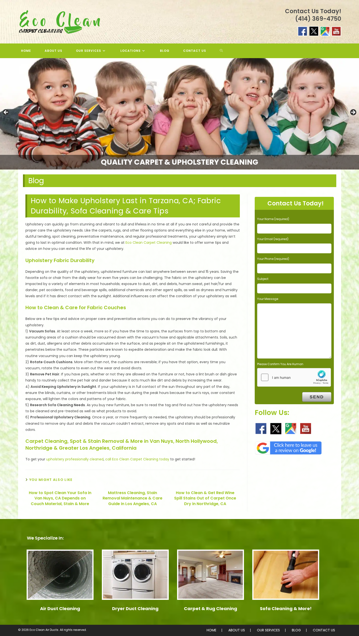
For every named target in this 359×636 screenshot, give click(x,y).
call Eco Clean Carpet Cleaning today (137, 459)
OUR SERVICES (268, 630)
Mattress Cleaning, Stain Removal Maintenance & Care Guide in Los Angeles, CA (132, 498)
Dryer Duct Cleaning (135, 608)
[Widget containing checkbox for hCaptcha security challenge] (294, 377)
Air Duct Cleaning (60, 608)
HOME (211, 630)
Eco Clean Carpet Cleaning (149, 242)
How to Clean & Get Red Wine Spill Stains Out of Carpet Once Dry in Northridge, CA (205, 498)
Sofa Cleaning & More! (286, 608)
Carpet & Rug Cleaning (210, 608)
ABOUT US (236, 630)
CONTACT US (324, 630)
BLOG (296, 630)
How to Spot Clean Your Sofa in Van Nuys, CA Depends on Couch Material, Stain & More (60, 498)
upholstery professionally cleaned (75, 459)
